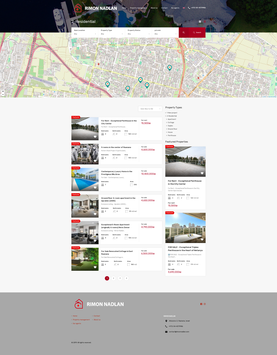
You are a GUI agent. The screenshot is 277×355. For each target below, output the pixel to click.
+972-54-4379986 (198, 8)
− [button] (3, 94)
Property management (138, 8)
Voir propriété (85, 136)
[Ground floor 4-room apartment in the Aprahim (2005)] (107, 85)
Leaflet (264, 96)
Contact (164, 8)
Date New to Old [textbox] (147, 109)
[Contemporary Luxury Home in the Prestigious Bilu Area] (128, 89)
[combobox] (84, 33)
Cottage (171, 122)
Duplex (170, 126)
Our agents (175, 8)
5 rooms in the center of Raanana (116, 147)
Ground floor (172, 129)
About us (154, 8)
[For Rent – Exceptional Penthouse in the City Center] (147, 86)
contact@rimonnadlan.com (179, 332)
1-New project (172, 113)
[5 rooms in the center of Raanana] (140, 80)
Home (124, 8)
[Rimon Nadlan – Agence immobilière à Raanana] (94, 12)
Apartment (172, 119)
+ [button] (3, 91)
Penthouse (172, 135)
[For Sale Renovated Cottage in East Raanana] (169, 68)
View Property (185, 171)
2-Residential (172, 116)
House (170, 132)
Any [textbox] (75, 34)
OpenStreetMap (272, 96)
